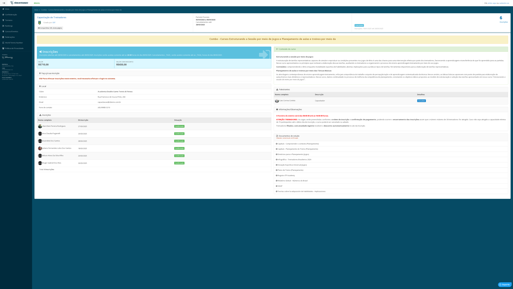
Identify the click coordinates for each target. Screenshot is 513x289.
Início (36, 10)
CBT (53, 22)
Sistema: (5, 55)
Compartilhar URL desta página (50, 28)
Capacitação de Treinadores (51, 17)
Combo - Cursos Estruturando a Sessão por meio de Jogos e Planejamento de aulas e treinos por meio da (81, 10)
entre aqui (492, 3)
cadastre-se (504, 3)
